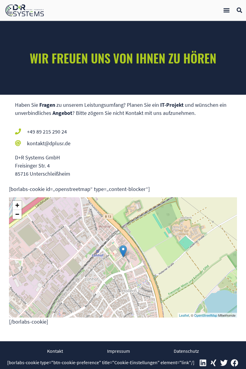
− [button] (17, 214)
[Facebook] (234, 362)
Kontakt (55, 351)
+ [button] (17, 205)
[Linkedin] (202, 362)
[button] (226, 10)
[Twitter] (223, 362)
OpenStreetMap (205, 315)
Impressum (118, 351)
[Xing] (213, 362)
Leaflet (184, 315)
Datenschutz (186, 351)
